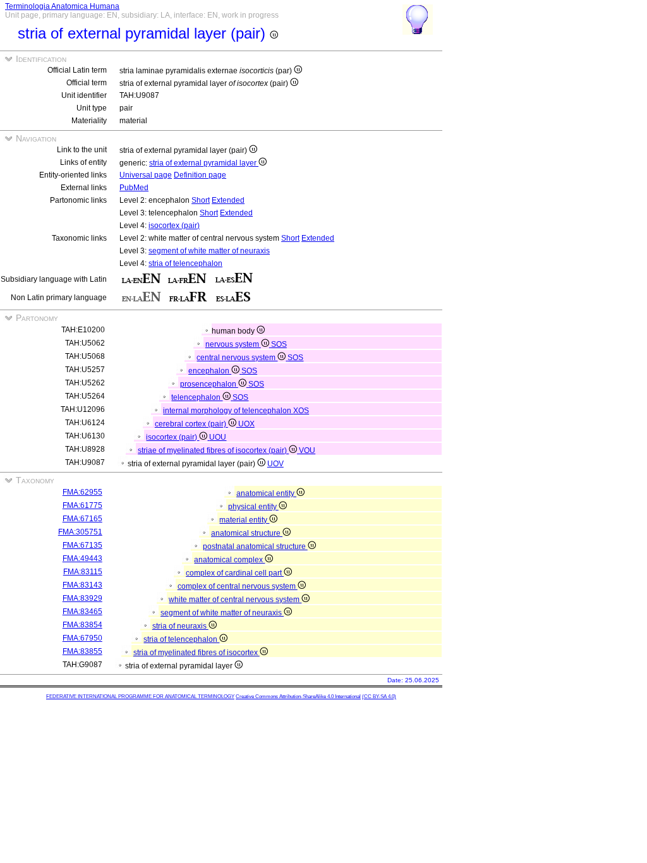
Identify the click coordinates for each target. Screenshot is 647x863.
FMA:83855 (82, 651)
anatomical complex (229, 559)
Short (200, 200)
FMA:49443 (82, 558)
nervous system (233, 344)
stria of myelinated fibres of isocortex (196, 652)
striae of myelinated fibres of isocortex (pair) (213, 450)
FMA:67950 (82, 638)
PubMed (133, 187)
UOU (217, 437)
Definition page (200, 175)
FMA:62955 (82, 492)
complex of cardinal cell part (235, 573)
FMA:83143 (82, 585)
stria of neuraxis (180, 626)
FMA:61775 (82, 505)
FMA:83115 (82, 571)
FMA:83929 (82, 598)
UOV (275, 463)
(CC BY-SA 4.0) (379, 696)
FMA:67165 (82, 518)
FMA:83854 (82, 624)
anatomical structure (246, 533)
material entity (244, 520)
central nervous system (237, 357)
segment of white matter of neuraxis (209, 250)
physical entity (253, 506)
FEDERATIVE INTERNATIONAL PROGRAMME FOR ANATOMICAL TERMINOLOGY (140, 696)
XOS (301, 410)
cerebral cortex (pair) (191, 423)
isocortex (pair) (174, 225)
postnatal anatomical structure (255, 546)
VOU (307, 450)
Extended (228, 200)
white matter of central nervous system (235, 599)
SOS (279, 344)
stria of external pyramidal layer (203, 163)
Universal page (145, 175)
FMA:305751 (80, 532)
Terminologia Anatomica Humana (62, 6)
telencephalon (196, 397)
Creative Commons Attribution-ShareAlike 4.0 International (298, 696)
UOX (246, 423)
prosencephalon (209, 384)
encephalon (209, 370)
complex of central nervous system (238, 586)
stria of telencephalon (185, 263)
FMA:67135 (82, 545)
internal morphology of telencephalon (228, 410)
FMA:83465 (82, 611)
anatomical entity (266, 493)
